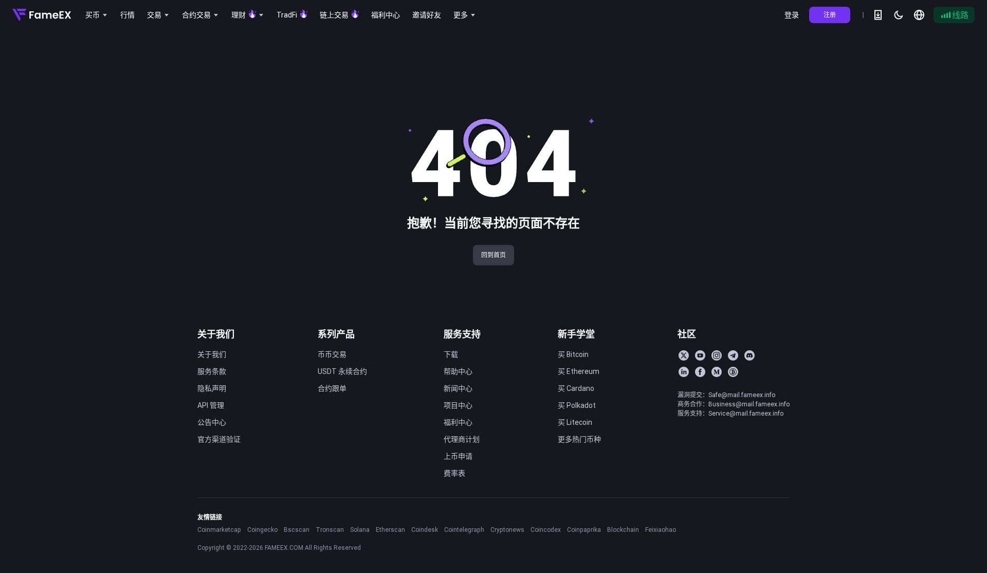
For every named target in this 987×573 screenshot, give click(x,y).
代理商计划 (462, 439)
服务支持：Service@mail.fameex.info (730, 413)
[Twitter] (684, 355)
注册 (830, 15)
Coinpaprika (584, 529)
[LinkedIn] (684, 372)
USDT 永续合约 (342, 371)
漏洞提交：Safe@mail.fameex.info (726, 395)
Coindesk (424, 529)
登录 (791, 15)
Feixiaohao (660, 529)
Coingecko (262, 529)
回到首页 (493, 255)
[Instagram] (716, 355)
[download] (878, 15)
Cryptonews (507, 529)
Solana (360, 529)
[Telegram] (733, 355)
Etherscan (390, 529)
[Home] (41, 15)
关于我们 (215, 334)
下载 (451, 354)
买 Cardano (576, 388)
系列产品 (336, 334)
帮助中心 (458, 371)
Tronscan (330, 529)
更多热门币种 (579, 439)
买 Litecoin (575, 422)
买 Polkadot (577, 405)
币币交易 (332, 354)
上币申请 (458, 456)
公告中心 (211, 422)
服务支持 (462, 334)
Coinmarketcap (219, 529)
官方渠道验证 (219, 439)
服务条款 (211, 371)
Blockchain (623, 529)
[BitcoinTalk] (733, 372)
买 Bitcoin (573, 354)
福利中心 (458, 422)
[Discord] (749, 355)
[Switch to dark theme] (898, 15)
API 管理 (210, 405)
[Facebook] (700, 372)
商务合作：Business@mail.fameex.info (734, 404)
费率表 (454, 473)
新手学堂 (576, 334)
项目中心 (458, 405)
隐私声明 (211, 388)
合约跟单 (332, 388)
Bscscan (296, 529)
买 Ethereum (578, 371)
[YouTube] (700, 355)
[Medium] (716, 372)
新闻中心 (458, 388)
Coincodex (546, 529)
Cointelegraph (464, 529)
